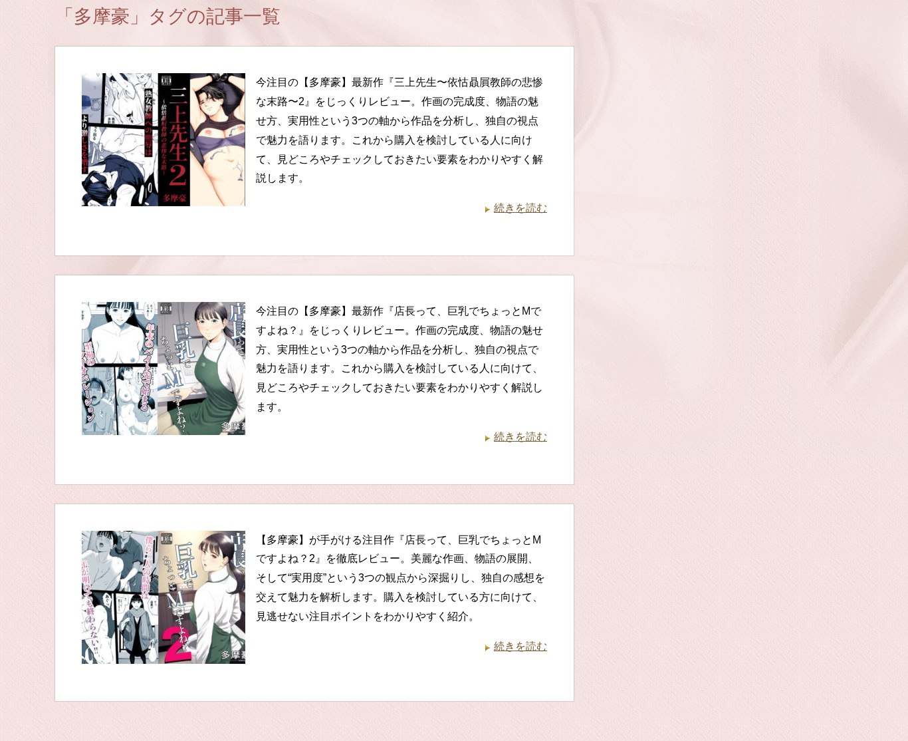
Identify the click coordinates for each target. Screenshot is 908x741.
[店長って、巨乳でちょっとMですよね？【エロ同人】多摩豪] (163, 424)
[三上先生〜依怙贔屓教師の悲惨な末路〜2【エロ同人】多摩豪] (163, 196)
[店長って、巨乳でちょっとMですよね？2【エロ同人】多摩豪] (163, 653)
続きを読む (520, 208)
